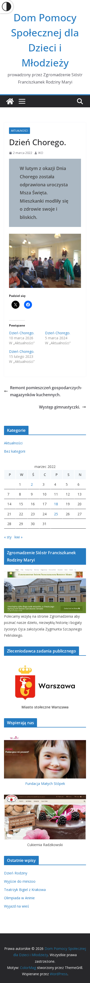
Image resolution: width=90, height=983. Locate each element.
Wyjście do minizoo (20, 881)
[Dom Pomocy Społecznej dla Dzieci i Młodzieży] (10, 101)
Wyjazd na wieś (16, 906)
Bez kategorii (14, 451)
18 (56, 504)
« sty (8, 537)
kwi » (18, 537)
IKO (40, 153)
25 (56, 514)
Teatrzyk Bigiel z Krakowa (25, 889)
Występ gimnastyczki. (59, 407)
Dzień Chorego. (21, 333)
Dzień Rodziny (15, 873)
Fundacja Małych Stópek (45, 783)
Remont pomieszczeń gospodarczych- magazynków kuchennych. (46, 391)
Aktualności (19, 130)
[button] (45, 261)
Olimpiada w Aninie (19, 897)
